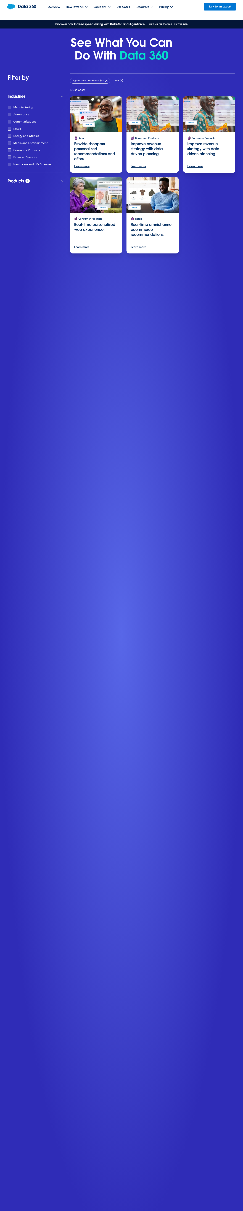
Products (30, 181)
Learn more (81, 166)
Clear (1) (118, 80)
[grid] (35, 136)
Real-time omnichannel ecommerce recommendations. (151, 229)
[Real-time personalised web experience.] (96, 195)
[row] (90, 81)
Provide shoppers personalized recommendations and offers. (94, 151)
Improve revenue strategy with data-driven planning (147, 148)
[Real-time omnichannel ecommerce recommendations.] (152, 195)
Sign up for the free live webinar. (168, 23)
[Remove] (106, 80)
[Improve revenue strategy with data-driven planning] (152, 114)
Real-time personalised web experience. (94, 227)
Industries (16, 96)
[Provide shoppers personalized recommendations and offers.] (96, 114)
